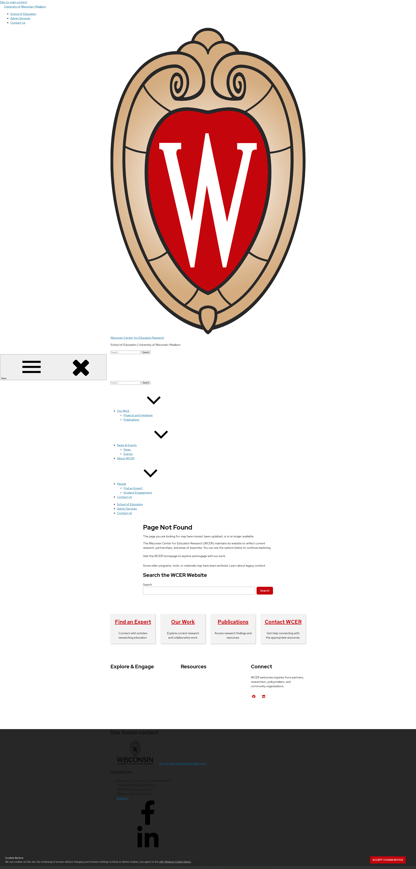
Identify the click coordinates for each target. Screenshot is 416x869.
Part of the (182, 763)
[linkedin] (148, 849)
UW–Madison (25, 6)
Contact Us (17, 23)
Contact (260, 708)
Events (128, 454)
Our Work (123, 411)
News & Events (127, 445)
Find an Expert (133, 488)
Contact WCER (283, 621)
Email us (122, 798)
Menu (4, 378)
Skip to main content (13, 2)
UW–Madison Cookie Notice (175, 861)
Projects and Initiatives (138, 415)
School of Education (23, 14)
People (121, 484)
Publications (131, 420)
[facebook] (148, 824)
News (127, 449)
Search (147, 584)
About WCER (125, 458)
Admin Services (20, 18)
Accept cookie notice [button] (388, 860)
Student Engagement (138, 492)
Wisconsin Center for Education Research (137, 338)
